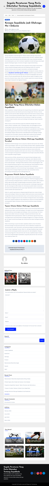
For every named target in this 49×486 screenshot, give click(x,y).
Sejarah (6, 366)
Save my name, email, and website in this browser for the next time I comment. (24, 325)
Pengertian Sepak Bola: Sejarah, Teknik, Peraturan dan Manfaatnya (20, 385)
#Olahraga (8, 30)
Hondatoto (7, 394)
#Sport (28, 30)
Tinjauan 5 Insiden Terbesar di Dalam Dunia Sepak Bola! (17, 388)
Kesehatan (7, 353)
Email (6, 317)
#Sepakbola (24, 30)
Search (7, 336)
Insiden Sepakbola (9, 350)
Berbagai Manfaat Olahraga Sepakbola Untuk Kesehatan (10, 277)
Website (7, 321)
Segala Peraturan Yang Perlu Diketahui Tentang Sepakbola (13, 469)
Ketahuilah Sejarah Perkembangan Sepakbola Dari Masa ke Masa (24, 277)
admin (10, 29)
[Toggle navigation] (4, 6)
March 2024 (7, 420)
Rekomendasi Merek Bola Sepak (12, 363)
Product (6, 359)
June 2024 (7, 414)
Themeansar (34, 484)
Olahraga (7, 19)
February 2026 (8, 410)
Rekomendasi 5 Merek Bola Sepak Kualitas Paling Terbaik (17, 378)
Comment (7, 295)
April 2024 (7, 417)
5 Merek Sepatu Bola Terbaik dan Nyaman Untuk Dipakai (17, 382)
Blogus (28, 484)
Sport (6, 369)
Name (6, 312)
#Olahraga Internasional (16, 30)
